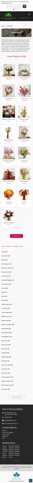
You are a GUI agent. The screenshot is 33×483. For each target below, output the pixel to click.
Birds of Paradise (24, 119)
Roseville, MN (5, 361)
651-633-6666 (21, 1)
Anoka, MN (4, 252)
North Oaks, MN (6, 345)
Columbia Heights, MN (8, 280)
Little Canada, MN (7, 312)
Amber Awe (9, 202)
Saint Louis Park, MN (7, 365)
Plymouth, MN (5, 349)
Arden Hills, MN (6, 256)
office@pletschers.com (6, 3)
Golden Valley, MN (7, 304)
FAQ (3, 438)
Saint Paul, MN (6, 369)
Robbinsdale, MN (6, 357)
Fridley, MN (5, 300)
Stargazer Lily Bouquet (9, 160)
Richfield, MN (5, 353)
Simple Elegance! (24, 77)
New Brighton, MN (7, 336)
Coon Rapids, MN (6, 284)
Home (3, 26)
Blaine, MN (4, 260)
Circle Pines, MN (6, 276)
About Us (4, 430)
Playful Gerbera (24, 181)
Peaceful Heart (9, 98)
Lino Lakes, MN (6, 308)
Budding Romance (8, 140)
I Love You (24, 202)
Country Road (24, 160)
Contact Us (5, 436)
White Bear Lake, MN (7, 385)
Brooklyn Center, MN (7, 268)
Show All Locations (16, 397)
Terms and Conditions (7, 432)
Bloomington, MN (6, 264)
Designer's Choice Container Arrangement (9, 119)
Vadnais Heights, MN (7, 381)
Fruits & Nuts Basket (9, 181)
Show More (16, 236)
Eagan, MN (4, 292)
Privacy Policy (6, 434)
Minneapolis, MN (6, 328)
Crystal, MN (5, 288)
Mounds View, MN (7, 332)
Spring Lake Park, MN (7, 377)
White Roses (9, 77)
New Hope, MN (6, 341)
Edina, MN (4, 296)
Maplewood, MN (6, 320)
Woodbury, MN (6, 389)
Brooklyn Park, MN (7, 272)
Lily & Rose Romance (24, 140)
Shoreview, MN (6, 373)
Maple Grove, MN (6, 316)
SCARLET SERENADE (9, 223)
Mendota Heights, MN (8, 324)
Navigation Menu (24, 18)
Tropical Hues (24, 98)
